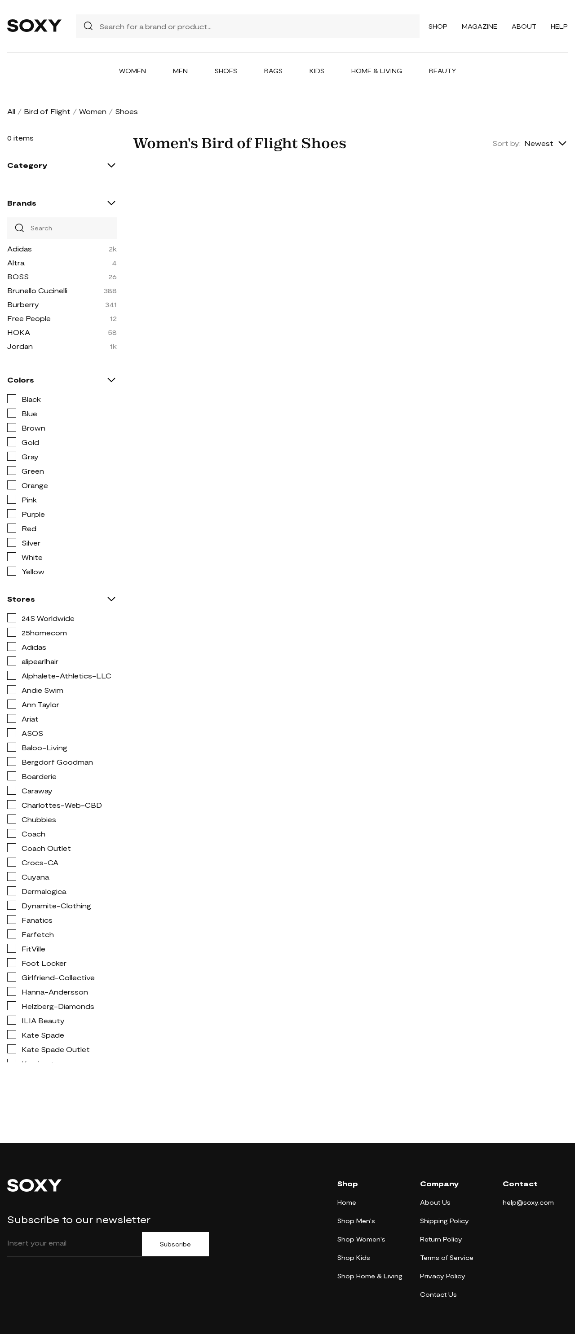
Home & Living (376, 71)
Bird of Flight (47, 111)
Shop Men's (356, 1220)
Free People (29, 318)
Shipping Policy (444, 1220)
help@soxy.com (528, 1202)
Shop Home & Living (369, 1276)
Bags (273, 71)
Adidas (19, 248)
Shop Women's (361, 1239)
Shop (438, 26)
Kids (317, 71)
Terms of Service (446, 1257)
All (11, 111)
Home (346, 1202)
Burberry (23, 304)
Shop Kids (353, 1257)
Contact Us (438, 1294)
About (524, 26)
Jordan (20, 346)
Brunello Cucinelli (37, 290)
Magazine (479, 26)
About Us (435, 1202)
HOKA (18, 332)
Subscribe (175, 1244)
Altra (15, 262)
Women (132, 71)
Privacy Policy (442, 1276)
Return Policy (441, 1239)
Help (559, 26)
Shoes (226, 71)
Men (180, 71)
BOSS (18, 276)
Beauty (442, 71)
